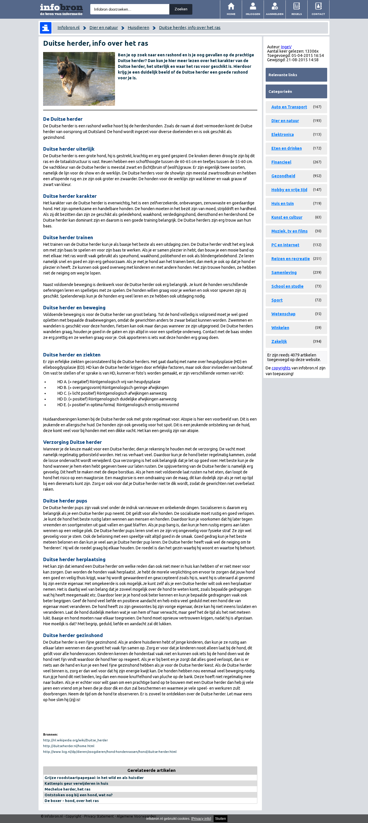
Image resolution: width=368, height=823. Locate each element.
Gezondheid (283, 176)
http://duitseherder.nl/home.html (68, 746)
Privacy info (201, 819)
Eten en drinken (286, 148)
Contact (318, 14)
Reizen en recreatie (290, 258)
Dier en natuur (103, 27)
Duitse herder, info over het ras (190, 27)
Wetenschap (283, 314)
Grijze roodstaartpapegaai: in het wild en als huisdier (94, 778)
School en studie (287, 286)
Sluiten (220, 819)
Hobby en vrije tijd (289, 189)
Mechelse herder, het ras (68, 789)
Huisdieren (138, 27)
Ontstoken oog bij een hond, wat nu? (79, 795)
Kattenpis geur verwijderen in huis (76, 783)
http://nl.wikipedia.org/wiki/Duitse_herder (75, 740)
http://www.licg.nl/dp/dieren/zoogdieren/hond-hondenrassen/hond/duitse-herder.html (110, 751)
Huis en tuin (282, 203)
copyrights (281, 368)
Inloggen (253, 14)
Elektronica (282, 134)
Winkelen (280, 327)
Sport (277, 300)
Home (231, 14)
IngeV (286, 47)
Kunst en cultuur (286, 217)
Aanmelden (274, 14)
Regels (297, 14)
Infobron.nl (68, 27)
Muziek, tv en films (289, 231)
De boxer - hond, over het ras (72, 801)
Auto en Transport (289, 107)
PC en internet (285, 245)
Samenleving (284, 272)
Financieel (281, 162)
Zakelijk (279, 341)
